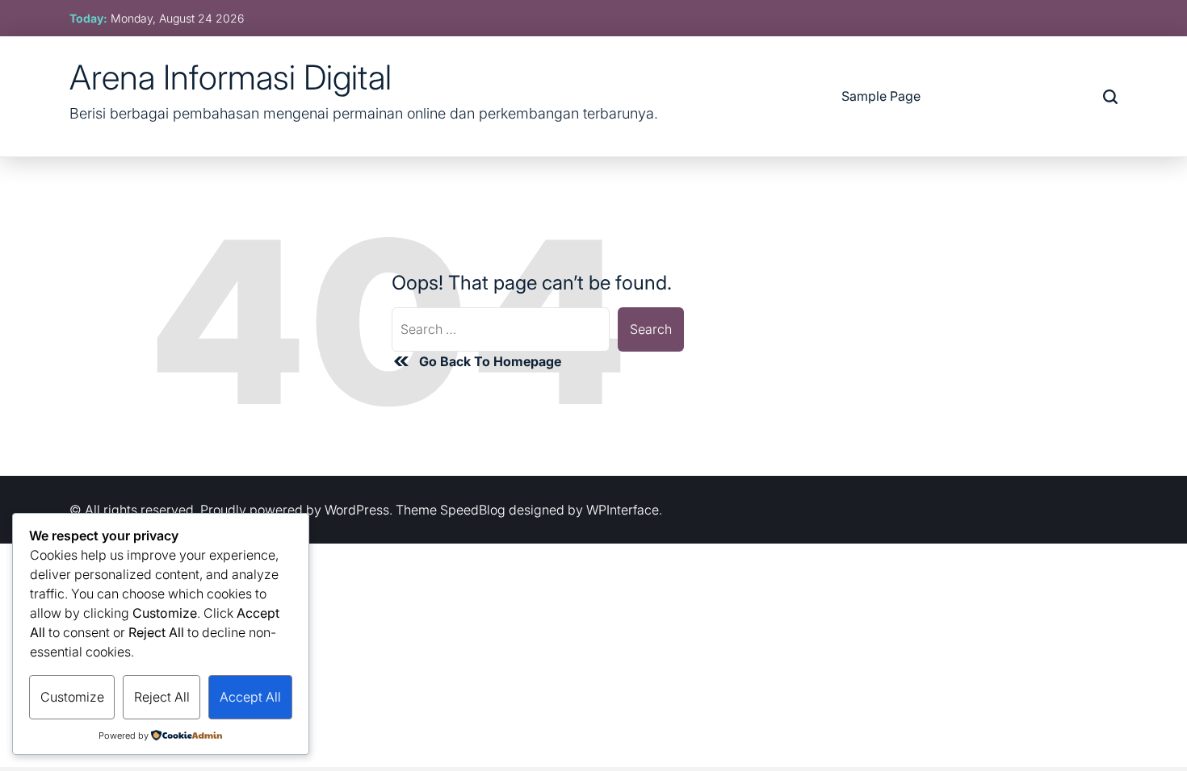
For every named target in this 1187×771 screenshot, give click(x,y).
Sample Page (881, 96)
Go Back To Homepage (490, 361)
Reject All (162, 697)
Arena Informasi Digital (230, 77)
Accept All (250, 697)
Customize (72, 697)
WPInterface (622, 510)
